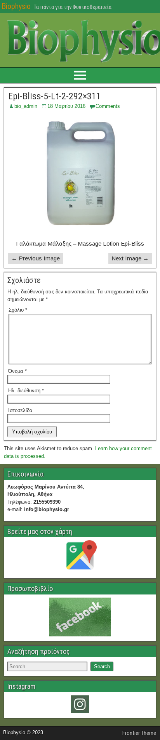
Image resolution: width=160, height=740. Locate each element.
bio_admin (25, 106)
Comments (108, 106)
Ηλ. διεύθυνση (26, 390)
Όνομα (17, 371)
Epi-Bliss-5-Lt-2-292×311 (54, 96)
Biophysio (16, 6)
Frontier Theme (139, 733)
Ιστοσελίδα (20, 410)
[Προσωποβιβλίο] (80, 617)
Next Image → (130, 258)
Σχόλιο (18, 310)
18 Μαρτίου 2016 (66, 106)
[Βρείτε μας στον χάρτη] (80, 557)
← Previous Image (35, 258)
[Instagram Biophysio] (80, 704)
